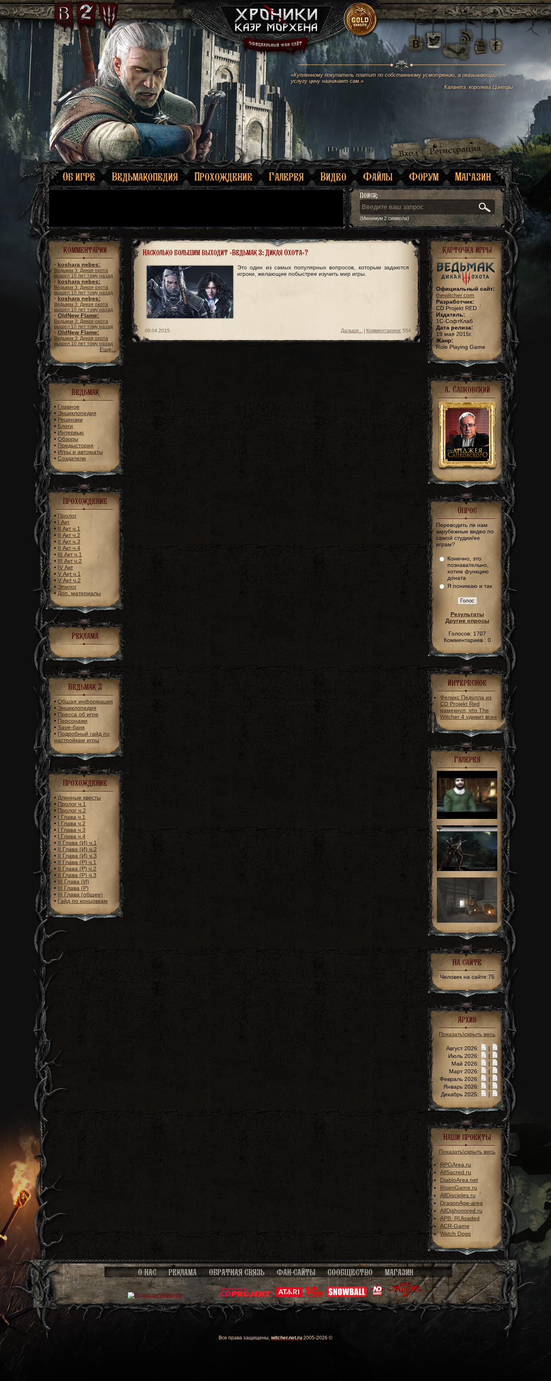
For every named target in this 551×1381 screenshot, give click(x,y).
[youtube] (481, 40)
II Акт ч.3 (69, 541)
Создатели (72, 458)
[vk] (416, 40)
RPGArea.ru (455, 1164)
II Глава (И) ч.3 (77, 855)
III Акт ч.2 (70, 561)
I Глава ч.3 (72, 830)
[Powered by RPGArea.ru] (405, 1295)
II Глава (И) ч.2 (77, 849)
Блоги (65, 426)
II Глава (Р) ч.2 (77, 868)
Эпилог (67, 586)
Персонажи (73, 721)
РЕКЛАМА (183, 1272)
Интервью (71, 432)
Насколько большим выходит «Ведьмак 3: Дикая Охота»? (226, 252)
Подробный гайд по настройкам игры (82, 736)
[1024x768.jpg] (467, 869)
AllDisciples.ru (458, 1195)
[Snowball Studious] (347, 1295)
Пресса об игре (78, 714)
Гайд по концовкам (83, 901)
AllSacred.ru (455, 1172)
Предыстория (76, 445)
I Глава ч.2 (72, 823)
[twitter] (433, 40)
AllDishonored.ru (461, 1210)
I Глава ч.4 (72, 836)
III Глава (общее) (80, 894)
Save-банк (71, 727)
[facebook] (495, 40)
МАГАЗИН (399, 1272)
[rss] (466, 31)
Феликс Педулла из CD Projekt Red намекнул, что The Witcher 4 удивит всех (468, 707)
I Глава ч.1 (72, 817)
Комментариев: (383, 331)
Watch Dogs (455, 1233)
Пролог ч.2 (72, 810)
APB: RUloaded (460, 1218)
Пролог (67, 515)
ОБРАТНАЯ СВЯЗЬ (237, 1272)
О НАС (147, 1272)
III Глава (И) (73, 881)
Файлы (377, 176)
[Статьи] (495, 1048)
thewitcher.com (455, 295)
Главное (68, 406)
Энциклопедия (77, 413)
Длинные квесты (79, 797)
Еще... (108, 349)
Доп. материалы (79, 593)
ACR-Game (455, 1226)
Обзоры (68, 439)
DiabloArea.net (459, 1180)
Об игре (79, 176)
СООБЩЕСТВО (350, 1272)
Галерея (286, 176)
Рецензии (70, 419)
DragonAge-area (461, 1203)
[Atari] (289, 1295)
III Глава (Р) (73, 888)
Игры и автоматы (80, 452)
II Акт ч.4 (69, 548)
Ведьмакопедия (145, 176)
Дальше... (352, 331)
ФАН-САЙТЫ (296, 1272)
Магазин (473, 176)
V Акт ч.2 (69, 580)
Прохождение (223, 176)
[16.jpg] (467, 920)
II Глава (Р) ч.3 (77, 875)
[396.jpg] (467, 817)
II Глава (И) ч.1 (77, 843)
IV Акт (65, 567)
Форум (423, 176)
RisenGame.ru (458, 1187)
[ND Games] (377, 1295)
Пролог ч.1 (72, 804)
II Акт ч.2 (69, 535)
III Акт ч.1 (70, 554)
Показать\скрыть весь (467, 1034)
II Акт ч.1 (69, 528)
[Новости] (483, 1048)
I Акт (63, 522)
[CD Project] (246, 1295)
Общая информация (85, 701)
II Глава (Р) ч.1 (77, 862)
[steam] (458, 40)
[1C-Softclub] (314, 1295)
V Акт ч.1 (69, 574)
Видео (333, 176)
